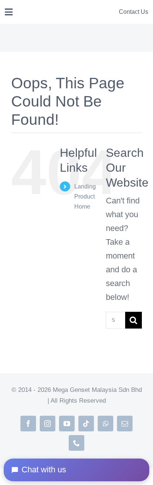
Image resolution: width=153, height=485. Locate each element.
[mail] (125, 423)
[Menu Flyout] (9, 12)
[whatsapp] (105, 423)
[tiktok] (86, 423)
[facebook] (28, 423)
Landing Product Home (85, 196)
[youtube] (67, 423)
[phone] (76, 443)
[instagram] (47, 423)
